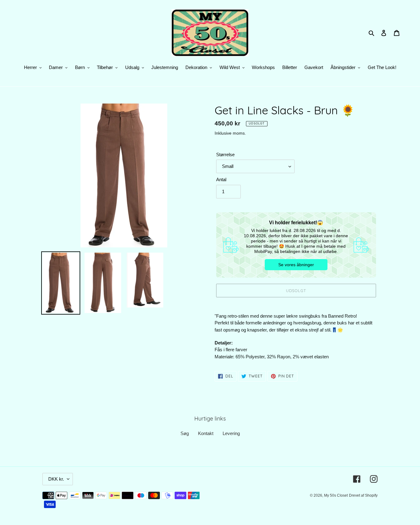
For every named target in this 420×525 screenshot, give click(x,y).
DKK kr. (56, 479)
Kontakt (205, 433)
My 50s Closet (336, 495)
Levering (231, 433)
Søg (184, 433)
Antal (221, 179)
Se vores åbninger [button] (296, 264)
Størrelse (225, 154)
